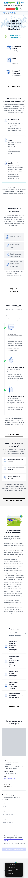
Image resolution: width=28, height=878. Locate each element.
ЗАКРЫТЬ (18, 869)
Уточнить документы (14, 290)
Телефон (4, 811)
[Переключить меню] (20, 8)
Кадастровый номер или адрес (10, 819)
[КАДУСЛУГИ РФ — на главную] (14, 3)
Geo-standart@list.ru (9, 778)
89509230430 (8, 784)
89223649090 (8, 786)
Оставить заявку (14, 434)
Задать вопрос (14, 706)
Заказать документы (14, 500)
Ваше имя (4, 803)
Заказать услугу (14, 86)
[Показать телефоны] (16, 8)
